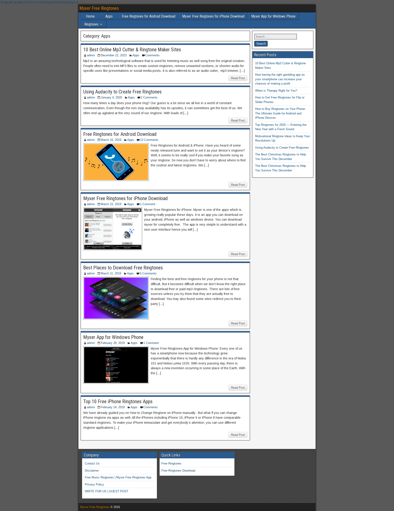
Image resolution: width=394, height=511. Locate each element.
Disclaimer (92, 470)
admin (91, 55)
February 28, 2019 (113, 343)
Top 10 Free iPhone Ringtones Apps (118, 401)
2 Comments (149, 97)
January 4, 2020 (111, 97)
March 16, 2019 (111, 140)
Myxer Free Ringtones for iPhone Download (213, 16)
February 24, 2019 (113, 407)
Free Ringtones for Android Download (148, 16)
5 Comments (148, 273)
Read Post (238, 78)
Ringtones (91, 24)
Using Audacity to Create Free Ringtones (122, 92)
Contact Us (92, 463)
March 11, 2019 (111, 273)
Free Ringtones (171, 463)
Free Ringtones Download (178, 470)
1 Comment (147, 204)
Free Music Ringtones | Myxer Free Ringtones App (118, 477)
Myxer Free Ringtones (99, 8)
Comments (152, 55)
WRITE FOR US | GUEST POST (106, 491)
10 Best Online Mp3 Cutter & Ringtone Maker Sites (132, 49)
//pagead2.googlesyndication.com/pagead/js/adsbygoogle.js (39, 2)
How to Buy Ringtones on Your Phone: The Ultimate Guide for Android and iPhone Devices (280, 113)
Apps (109, 16)
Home (90, 16)
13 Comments (149, 140)
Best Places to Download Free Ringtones (123, 268)
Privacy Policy (94, 484)
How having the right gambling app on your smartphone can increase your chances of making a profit (280, 79)
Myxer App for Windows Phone (273, 16)
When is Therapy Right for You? (276, 90)
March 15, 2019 (111, 204)
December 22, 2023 (114, 55)
